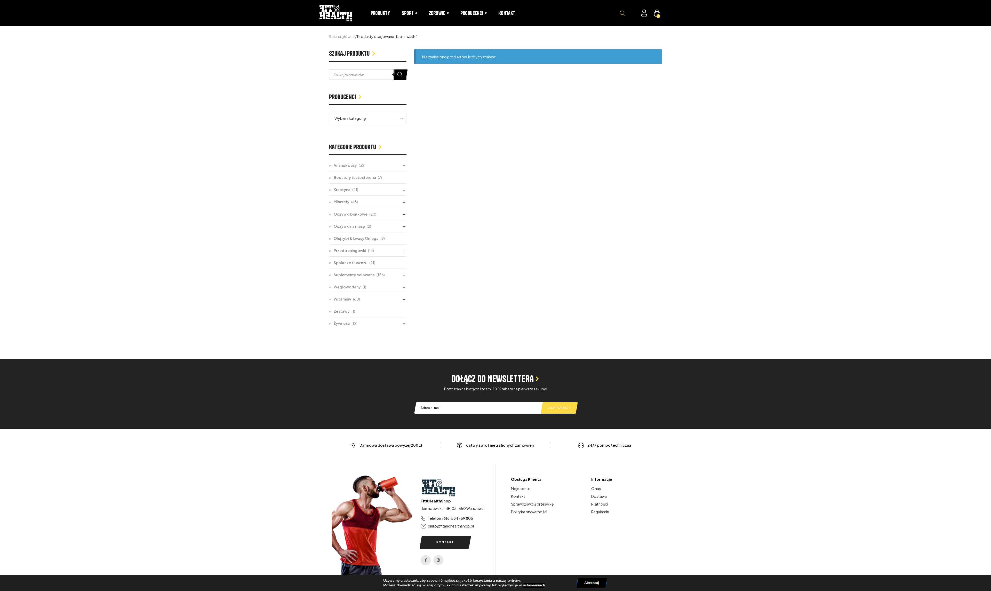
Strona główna (342, 36)
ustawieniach (534, 585)
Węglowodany (347, 287)
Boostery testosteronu (355, 177)
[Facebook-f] (426, 560)
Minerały (341, 201)
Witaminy (342, 299)
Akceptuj (591, 582)
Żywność (342, 323)
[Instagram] (438, 560)
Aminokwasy (345, 165)
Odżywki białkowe (350, 214)
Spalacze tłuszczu (350, 262)
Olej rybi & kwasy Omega (356, 238)
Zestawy (342, 311)
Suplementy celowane (354, 274)
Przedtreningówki (350, 250)
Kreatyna (342, 189)
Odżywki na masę (349, 226)
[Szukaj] (400, 74)
